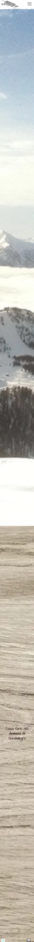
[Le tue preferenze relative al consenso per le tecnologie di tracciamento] (3, 940)
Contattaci (27, 938)
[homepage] (4, 4)
